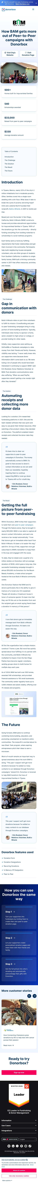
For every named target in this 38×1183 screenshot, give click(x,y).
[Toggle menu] (33, 10)
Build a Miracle (14, 209)
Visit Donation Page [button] (28, 54)
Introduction (9, 157)
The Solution (9, 164)
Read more (7, 1045)
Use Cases (6, 1126)
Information (6, 1120)
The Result (8, 167)
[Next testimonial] (29, 996)
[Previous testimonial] (35, 996)
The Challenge (10, 160)
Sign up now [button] (19, 1072)
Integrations (7, 1131)
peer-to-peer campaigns (24, 525)
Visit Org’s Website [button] (11, 54)
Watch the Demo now (22, 4)
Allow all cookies (19, 1170)
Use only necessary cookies (19, 1176)
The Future (8, 171)
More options (6, 1180)
